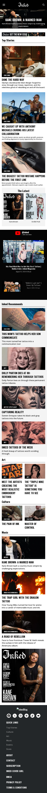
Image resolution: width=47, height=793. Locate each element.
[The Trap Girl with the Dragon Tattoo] (23, 583)
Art (5, 368)
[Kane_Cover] (23, 34)
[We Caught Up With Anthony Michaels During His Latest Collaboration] (23, 107)
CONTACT (10, 760)
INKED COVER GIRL (15, 771)
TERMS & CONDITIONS (16, 787)
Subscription (13, 765)
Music (6, 557)
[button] (3, 258)
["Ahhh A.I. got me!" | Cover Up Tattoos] (12, 286)
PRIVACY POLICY (14, 782)
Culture (7, 121)
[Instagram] (21, 716)
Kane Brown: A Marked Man (23, 20)
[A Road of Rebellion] (23, 622)
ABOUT (9, 755)
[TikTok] (32, 716)
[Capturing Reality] (23, 397)
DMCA (9, 776)
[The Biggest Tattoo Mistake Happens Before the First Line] (23, 157)
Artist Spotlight (10, 407)
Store (8, 749)
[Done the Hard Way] (23, 61)
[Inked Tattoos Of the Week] (23, 432)
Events (9, 744)
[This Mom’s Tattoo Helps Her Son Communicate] (23, 319)
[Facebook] (9, 716)
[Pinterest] (26, 716)
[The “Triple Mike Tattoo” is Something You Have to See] (35, 471)
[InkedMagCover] (23, 675)
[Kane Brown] (14, 208)
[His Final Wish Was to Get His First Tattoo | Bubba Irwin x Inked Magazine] (23, 251)
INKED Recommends (11, 592)
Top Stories (11, 727)
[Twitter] (15, 716)
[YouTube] (38, 716)
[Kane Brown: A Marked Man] (23, 547)
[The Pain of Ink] (12, 513)
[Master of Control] (35, 513)
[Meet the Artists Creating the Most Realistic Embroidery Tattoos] (12, 471)
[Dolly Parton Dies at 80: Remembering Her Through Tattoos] (23, 358)
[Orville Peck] (36, 208)
